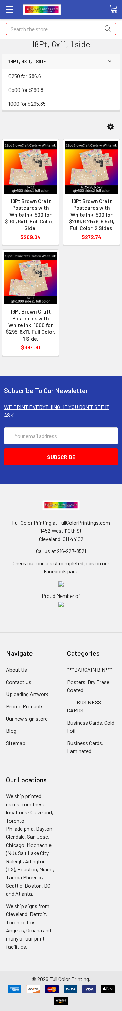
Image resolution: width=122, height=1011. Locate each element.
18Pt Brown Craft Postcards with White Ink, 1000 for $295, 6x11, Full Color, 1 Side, (30, 325)
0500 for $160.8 (25, 89)
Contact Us (19, 682)
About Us (16, 669)
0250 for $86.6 (24, 76)
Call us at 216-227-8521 (61, 551)
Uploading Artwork (27, 694)
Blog (11, 730)
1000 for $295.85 (27, 103)
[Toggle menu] (9, 9)
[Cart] (115, 9)
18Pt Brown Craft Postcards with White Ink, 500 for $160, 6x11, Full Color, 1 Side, (31, 214)
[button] (110, 127)
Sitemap (15, 743)
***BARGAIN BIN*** (90, 669)
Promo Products (25, 706)
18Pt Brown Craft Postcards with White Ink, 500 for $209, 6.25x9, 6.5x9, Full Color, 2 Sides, (91, 214)
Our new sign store (27, 718)
